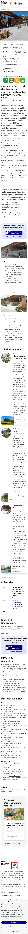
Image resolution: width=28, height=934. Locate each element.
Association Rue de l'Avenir (10, 755)
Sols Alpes (5, 717)
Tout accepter (14, 922)
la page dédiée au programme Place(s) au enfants (11, 776)
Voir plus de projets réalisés (12, 843)
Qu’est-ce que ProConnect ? (13, 237)
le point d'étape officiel (16, 770)
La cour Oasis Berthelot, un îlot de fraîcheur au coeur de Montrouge (15, 825)
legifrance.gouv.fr (6, 895)
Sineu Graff (5, 747)
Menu (25, 2)
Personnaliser (14, 931)
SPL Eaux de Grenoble (8, 733)
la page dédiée (13, 764)
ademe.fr (3, 892)
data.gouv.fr (17, 895)
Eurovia (4, 705)
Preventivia (5, 729)
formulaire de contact (15, 705)
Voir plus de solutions (7, 577)
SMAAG (4, 722)
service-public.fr (13, 892)
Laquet (4, 713)
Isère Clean (5, 751)
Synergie (5, 737)
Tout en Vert (6, 709)
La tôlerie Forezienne (8, 741)
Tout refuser (14, 927)
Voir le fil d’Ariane (5, 9)
